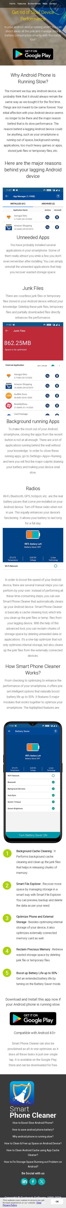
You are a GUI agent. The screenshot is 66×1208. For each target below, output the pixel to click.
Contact (53, 4)
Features (21, 4)
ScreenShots (34, 4)
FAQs (45, 4)
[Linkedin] (24, 1181)
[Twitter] (42, 1181)
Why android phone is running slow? (33, 1136)
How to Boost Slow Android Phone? (33, 1122)
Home (12, 4)
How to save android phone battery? (33, 1129)
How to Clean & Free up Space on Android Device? (33, 1143)
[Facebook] (33, 1181)
